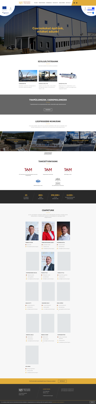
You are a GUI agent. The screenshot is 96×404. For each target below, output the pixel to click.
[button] (46, 153)
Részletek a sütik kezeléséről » (58, 402)
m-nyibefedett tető (55, 198)
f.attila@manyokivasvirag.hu (48, 278)
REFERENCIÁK (49, 2)
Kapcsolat (62, 381)
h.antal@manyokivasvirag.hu (64, 248)
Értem (92, 402)
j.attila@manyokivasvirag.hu (64, 278)
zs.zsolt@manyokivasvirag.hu (49, 309)
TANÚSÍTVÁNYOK (42, 2)
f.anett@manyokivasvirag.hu (48, 248)
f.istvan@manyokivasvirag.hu (32, 246)
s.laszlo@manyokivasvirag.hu (33, 340)
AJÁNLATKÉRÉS (62, 2)
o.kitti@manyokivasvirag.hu (32, 309)
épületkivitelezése (40, 198)
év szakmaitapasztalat (26, 198)
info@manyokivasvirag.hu (48, 395)
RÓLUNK (36, 2)
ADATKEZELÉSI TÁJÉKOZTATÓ (67, 389)
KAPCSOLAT (68, 2)
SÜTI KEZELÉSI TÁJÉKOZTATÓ (67, 390)
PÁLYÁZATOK (55, 2)
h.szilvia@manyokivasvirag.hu (33, 278)
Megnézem (48, 109)
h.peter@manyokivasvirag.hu (64, 342)
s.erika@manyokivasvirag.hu (32, 372)
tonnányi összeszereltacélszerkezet (70, 198)
